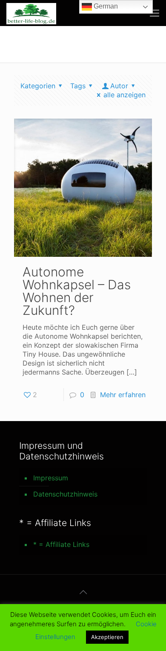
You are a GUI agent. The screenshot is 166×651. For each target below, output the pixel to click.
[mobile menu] (154, 13)
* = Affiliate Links (61, 544)
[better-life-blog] (31, 12)
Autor (119, 85)
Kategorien (37, 85)
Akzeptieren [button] (107, 637)
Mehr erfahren (123, 394)
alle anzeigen (124, 94)
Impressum (50, 478)
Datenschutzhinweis (65, 494)
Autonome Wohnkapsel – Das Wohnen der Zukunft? (77, 291)
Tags (78, 85)
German (105, 6)
